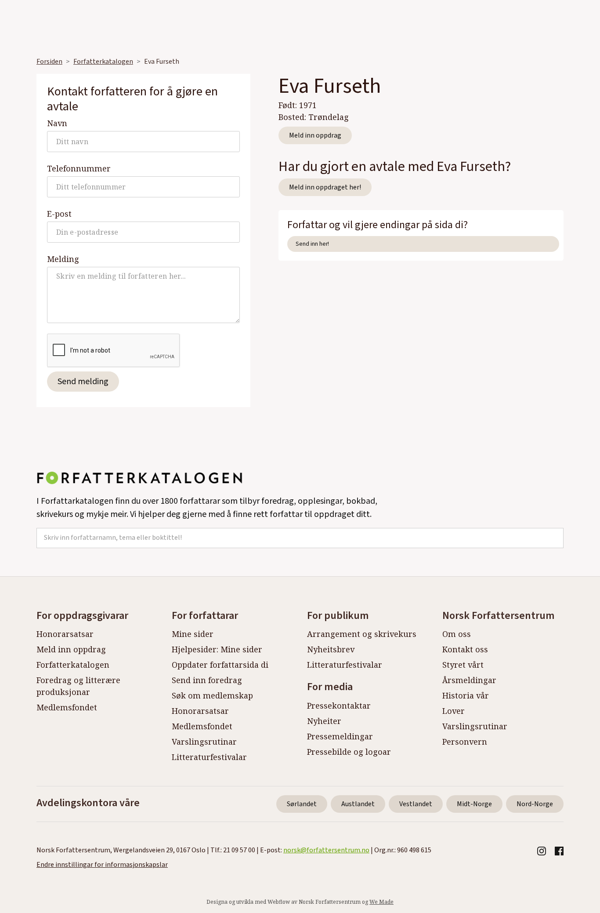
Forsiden (49, 61)
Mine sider (192, 634)
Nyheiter (324, 721)
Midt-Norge (474, 804)
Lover (453, 711)
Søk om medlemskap (212, 695)
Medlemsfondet (66, 707)
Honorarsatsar (65, 634)
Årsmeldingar (469, 680)
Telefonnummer (79, 168)
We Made (381, 902)
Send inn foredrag (207, 680)
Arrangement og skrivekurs (361, 634)
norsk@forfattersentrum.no (326, 850)
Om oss (456, 634)
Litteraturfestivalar (209, 757)
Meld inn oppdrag (315, 135)
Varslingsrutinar (204, 741)
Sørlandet (302, 804)
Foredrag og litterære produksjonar (78, 686)
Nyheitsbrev (330, 649)
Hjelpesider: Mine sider (217, 649)
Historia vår (465, 695)
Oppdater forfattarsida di (220, 664)
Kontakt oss (465, 649)
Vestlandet (415, 804)
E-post (59, 213)
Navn (57, 123)
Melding (63, 259)
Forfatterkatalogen (103, 61)
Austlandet (358, 804)
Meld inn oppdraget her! (325, 187)
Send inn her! (312, 244)
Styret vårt (463, 664)
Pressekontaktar (339, 705)
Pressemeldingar (340, 736)
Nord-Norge (535, 804)
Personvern (464, 741)
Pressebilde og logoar (349, 751)
